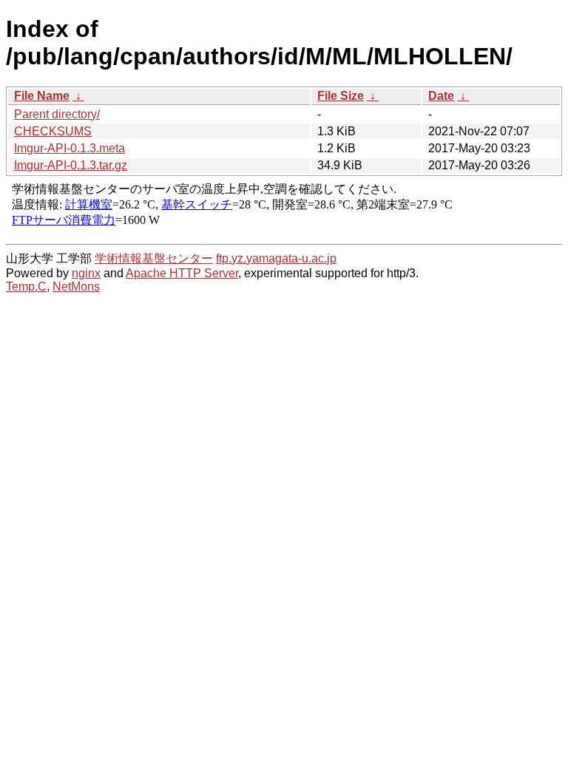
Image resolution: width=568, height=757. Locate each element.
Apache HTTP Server (182, 273)
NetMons (76, 286)
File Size (340, 95)
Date (441, 95)
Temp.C (26, 286)
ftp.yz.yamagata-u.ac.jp (276, 258)
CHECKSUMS (53, 131)
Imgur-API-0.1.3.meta (69, 148)
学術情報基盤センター (154, 258)
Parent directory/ (57, 114)
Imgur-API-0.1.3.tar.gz (70, 165)
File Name (42, 95)
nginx (86, 273)
